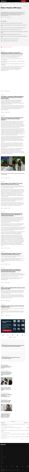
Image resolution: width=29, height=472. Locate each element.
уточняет (2, 228)
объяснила (5, 240)
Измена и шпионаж (3, 3)
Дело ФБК (7, 3)
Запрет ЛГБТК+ (22, 3)
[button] (27, 1)
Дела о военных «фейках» (12, 3)
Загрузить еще (13, 421)
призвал (8, 242)
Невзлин (26, 3)
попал (16, 61)
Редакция (2, 450)
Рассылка (2, 454)
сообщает (6, 57)
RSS (1, 452)
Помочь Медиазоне (7, 330)
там (24, 66)
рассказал (21, 220)
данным (10, 58)
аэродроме (8, 67)
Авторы (1, 448)
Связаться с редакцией (13, 337)
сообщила (2, 244)
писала (6, 148)
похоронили (3, 218)
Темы (1, 446)
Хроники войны (18, 3)
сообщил (12, 308)
